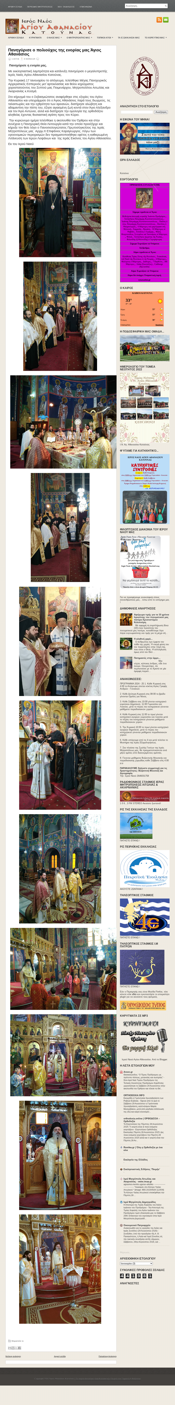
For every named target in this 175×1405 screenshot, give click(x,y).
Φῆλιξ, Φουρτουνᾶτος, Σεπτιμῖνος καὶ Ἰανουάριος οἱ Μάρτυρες (144, 233)
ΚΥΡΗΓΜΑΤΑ (35, 38)
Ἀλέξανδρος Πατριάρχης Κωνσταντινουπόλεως (143, 219)
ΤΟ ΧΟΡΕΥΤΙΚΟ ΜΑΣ (156, 37)
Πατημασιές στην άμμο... (147, 658)
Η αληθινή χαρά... (143, 639)
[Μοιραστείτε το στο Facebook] (19, 1348)
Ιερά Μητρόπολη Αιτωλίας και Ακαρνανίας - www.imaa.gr (140, 1180)
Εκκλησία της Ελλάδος (136, 1159)
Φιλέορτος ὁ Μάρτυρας (132, 261)
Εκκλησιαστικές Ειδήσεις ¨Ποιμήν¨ (142, 1169)
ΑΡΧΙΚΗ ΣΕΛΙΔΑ (16, 38)
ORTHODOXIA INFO (134, 1095)
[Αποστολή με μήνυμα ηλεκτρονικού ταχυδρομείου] (9, 1348)
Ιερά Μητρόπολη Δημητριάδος (140, 1202)
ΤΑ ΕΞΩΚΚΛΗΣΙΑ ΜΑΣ (129, 38)
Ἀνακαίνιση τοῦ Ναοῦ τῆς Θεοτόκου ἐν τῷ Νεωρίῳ (143, 257)
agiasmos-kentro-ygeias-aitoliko (139, 1184)
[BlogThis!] (13, 1348)
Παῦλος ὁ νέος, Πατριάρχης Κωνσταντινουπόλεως (144, 222)
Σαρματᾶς (137, 229)
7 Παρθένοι (157, 261)
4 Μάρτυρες (161, 259)
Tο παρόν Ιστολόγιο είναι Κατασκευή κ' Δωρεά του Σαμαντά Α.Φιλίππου (108, 1379)
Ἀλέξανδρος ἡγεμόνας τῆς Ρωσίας (148, 237)
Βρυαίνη (147, 229)
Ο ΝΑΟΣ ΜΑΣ (54, 37)
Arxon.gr (128, 1072)
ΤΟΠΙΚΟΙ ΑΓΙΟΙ (105, 37)
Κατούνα (124, 173)
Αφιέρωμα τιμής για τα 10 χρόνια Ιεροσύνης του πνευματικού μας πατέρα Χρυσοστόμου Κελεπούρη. (151, 618)
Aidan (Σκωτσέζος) (144, 264)
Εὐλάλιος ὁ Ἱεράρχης (145, 232)
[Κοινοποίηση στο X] (16, 1348)
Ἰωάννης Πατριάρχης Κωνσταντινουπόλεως (139, 221)
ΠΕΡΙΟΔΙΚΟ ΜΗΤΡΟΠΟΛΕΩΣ (40, 7)
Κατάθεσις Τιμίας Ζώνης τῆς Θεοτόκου (139, 256)
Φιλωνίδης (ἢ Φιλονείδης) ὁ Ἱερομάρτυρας (144, 239)
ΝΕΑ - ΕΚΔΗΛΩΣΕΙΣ (66, 7)
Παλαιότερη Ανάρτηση (108, 1356)
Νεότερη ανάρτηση (13, 1356)
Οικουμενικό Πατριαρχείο (137, 1225)
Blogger (163, 1059)
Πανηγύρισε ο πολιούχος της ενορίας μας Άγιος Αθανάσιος (54, 52)
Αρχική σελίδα (15, 7)
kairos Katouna (142, 293)
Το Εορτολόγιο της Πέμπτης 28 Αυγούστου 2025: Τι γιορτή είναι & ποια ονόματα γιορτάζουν (143, 1127)
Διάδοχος (147, 261)
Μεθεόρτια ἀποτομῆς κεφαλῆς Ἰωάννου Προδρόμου (144, 216)
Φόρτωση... (125, 1252)
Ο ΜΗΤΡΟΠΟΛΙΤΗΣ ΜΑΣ (79, 37)
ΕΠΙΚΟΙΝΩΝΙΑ (86, 7)
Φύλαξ (130, 237)
